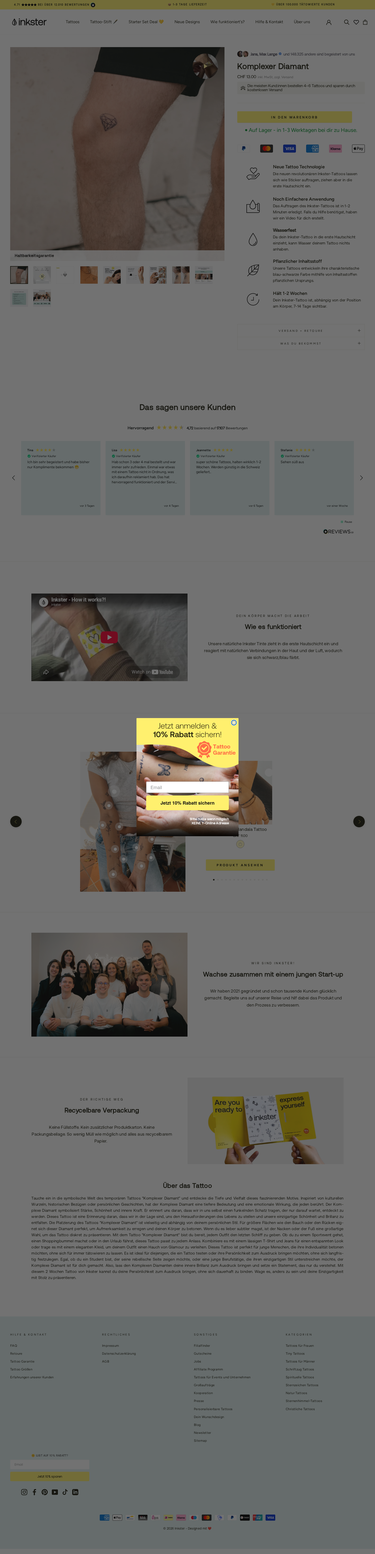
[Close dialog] (233, 722)
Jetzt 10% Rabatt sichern (187, 803)
